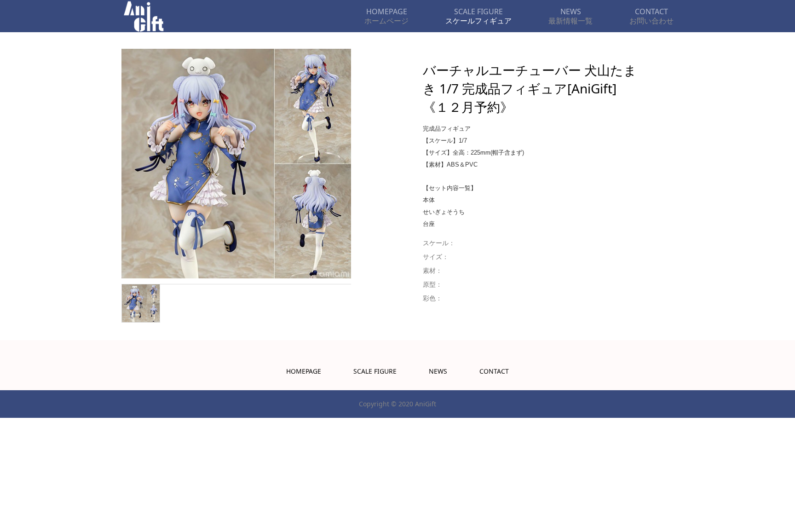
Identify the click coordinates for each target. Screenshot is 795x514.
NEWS (438, 371)
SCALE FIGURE (375, 371)
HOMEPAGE (303, 371)
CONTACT (494, 371)
